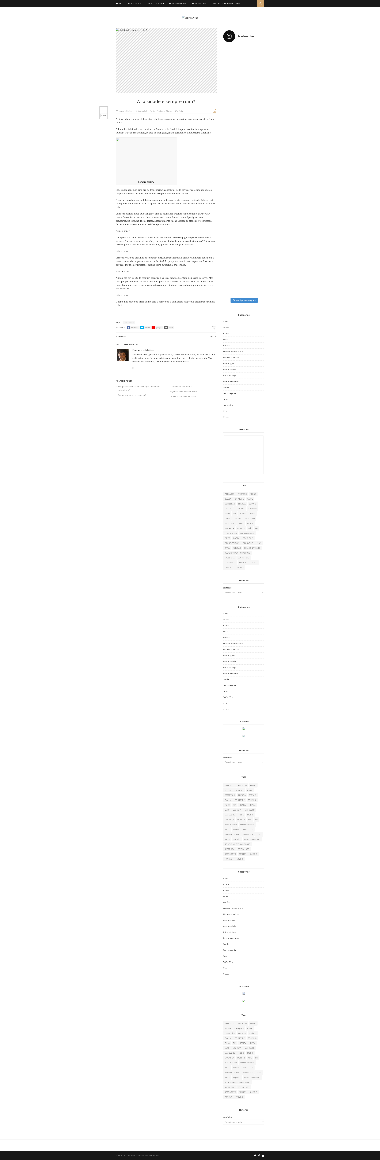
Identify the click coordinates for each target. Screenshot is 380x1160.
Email (103, 115)
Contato (160, 3)
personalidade (247, 533)
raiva (227, 548)
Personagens (229, 363)
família (228, 508)
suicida (242, 562)
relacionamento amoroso (237, 553)
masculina (250, 518)
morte (250, 523)
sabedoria (230, 558)
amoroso (242, 494)
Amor (225, 321)
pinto (227, 538)
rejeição (237, 548)
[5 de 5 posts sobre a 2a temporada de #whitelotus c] (243, 247)
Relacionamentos (231, 381)
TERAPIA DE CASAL (199, 3)
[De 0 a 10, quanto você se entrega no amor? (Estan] (229, 80)
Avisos (226, 327)
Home (118, 3)
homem (242, 513)
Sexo (225, 399)
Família (226, 345)
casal (250, 499)
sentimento (129, 322)
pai (256, 528)
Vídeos (226, 417)
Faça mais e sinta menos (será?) (183, 391)
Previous (122, 336)
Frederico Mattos (164, 111)
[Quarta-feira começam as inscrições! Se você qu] (258, 72)
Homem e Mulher (231, 357)
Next (212, 336)
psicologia (248, 538)
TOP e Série (228, 405)
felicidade (240, 508)
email (171, 327)
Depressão (230, 504)
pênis (258, 543)
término (239, 567)
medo (241, 523)
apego (253, 494)
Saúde (226, 387)
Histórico (227, 588)
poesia (236, 538)
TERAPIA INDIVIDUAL (177, 3)
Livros (149, 3)
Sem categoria (229, 393)
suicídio (253, 562)
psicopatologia (232, 543)
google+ (159, 327)
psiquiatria (248, 543)
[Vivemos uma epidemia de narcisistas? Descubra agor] (229, 227)
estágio (252, 504)
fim (234, 513)
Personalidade (229, 369)
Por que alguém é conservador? (132, 395)
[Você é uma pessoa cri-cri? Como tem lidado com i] (258, 228)
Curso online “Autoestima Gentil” (226, 3)
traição (228, 567)
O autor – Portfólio (134, 3)
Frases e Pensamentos (233, 351)
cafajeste (239, 499)
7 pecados (229, 494)
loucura (237, 518)
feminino (252, 508)
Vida (181, 111)
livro (227, 518)
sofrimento (230, 562)
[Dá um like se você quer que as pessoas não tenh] (243, 58)
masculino (230, 523)
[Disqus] (166, 444)
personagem (231, 533)
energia (242, 504)
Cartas (226, 333)
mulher (241, 528)
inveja (252, 513)
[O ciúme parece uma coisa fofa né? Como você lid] (258, 156)
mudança (229, 528)
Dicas (225, 339)
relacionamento (252, 548)
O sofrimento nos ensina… (181, 386)
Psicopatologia (229, 375)
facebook (134, 327)
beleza (228, 499)
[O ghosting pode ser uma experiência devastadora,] (229, 145)
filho (227, 513)
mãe (250, 528)
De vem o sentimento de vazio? (183, 396)
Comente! (142, 111)
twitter (147, 327)
